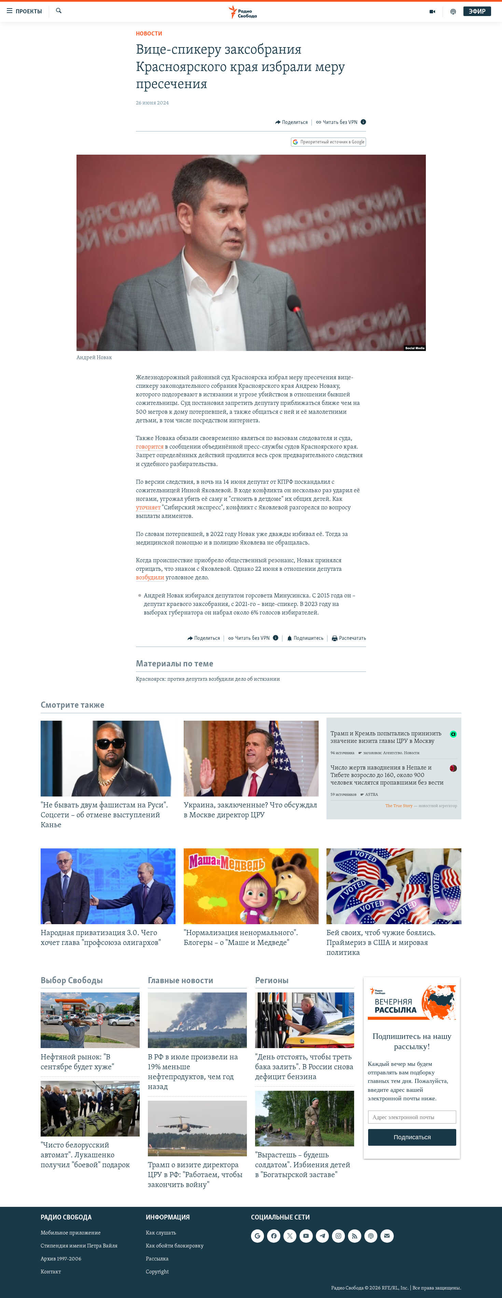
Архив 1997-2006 (61, 1259)
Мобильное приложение (71, 1233)
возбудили (150, 578)
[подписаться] (386, 1235)
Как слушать (161, 1233)
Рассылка (157, 1259)
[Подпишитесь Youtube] (305, 1235)
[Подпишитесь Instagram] (338, 1235)
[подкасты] (453, 11)
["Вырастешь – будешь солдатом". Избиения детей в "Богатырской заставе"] (304, 1118)
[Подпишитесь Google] (257, 1235)
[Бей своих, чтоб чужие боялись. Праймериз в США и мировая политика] (393, 886)
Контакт (51, 1272)
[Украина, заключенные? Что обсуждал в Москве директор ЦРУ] (251, 758)
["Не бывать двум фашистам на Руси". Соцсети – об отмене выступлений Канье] (108, 758)
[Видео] (432, 11)
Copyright (157, 1272)
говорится (150, 447)
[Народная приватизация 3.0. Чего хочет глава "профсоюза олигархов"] (108, 886)
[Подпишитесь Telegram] (322, 1235)
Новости (149, 34)
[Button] (291, 122)
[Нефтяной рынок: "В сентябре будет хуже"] (90, 1020)
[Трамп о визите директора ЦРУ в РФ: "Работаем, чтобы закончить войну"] (197, 1128)
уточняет (148, 508)
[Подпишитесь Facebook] (273, 1235)
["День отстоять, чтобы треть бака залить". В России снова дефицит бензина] (304, 1020)
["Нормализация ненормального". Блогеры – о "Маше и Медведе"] (251, 886)
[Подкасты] (370, 1235)
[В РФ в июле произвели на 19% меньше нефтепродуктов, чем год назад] (197, 1020)
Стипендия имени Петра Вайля (79, 1246)
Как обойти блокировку (175, 1246)
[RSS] (354, 1235)
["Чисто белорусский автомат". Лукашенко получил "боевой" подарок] (90, 1109)
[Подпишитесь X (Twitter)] (289, 1235)
